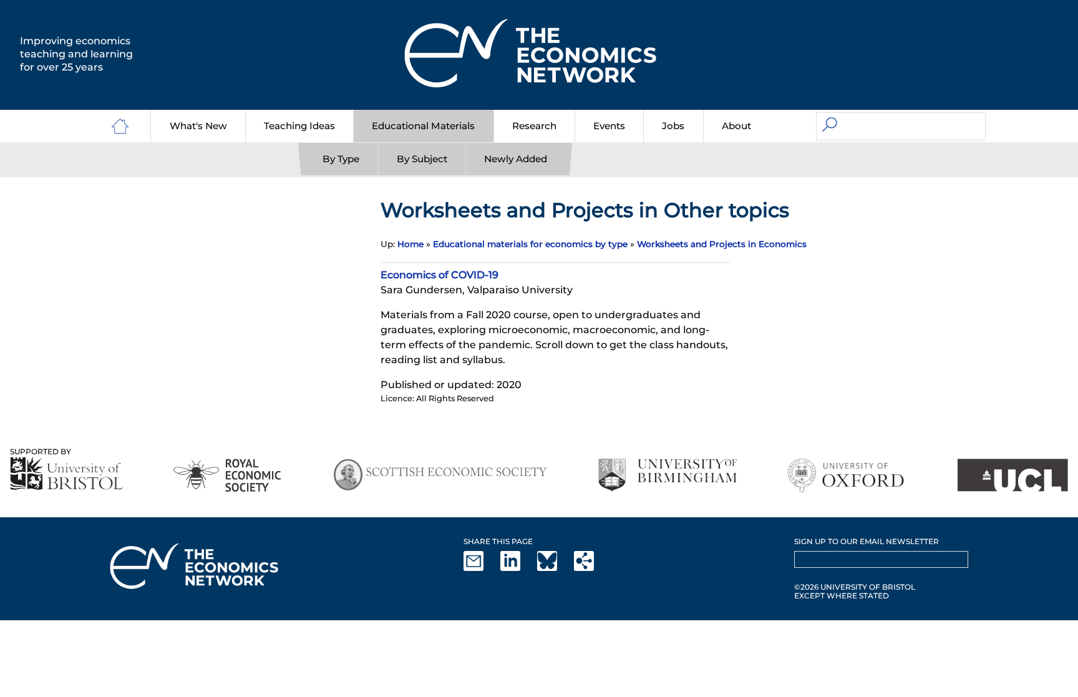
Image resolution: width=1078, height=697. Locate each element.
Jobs (673, 126)
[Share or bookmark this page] (591, 568)
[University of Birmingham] (667, 475)
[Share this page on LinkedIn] (517, 568)
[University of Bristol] (67, 473)
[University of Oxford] (847, 475)
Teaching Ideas (299, 126)
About (736, 126)
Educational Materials (423, 126)
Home (410, 244)
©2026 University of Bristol (854, 587)
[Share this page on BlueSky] (554, 568)
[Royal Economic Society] (228, 475)
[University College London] (1012, 475)
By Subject (422, 159)
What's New (198, 126)
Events (609, 126)
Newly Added (515, 159)
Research (534, 126)
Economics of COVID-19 (439, 275)
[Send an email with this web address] (481, 568)
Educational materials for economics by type (530, 244)
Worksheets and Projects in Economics (722, 244)
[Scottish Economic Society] (440, 475)
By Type (341, 159)
